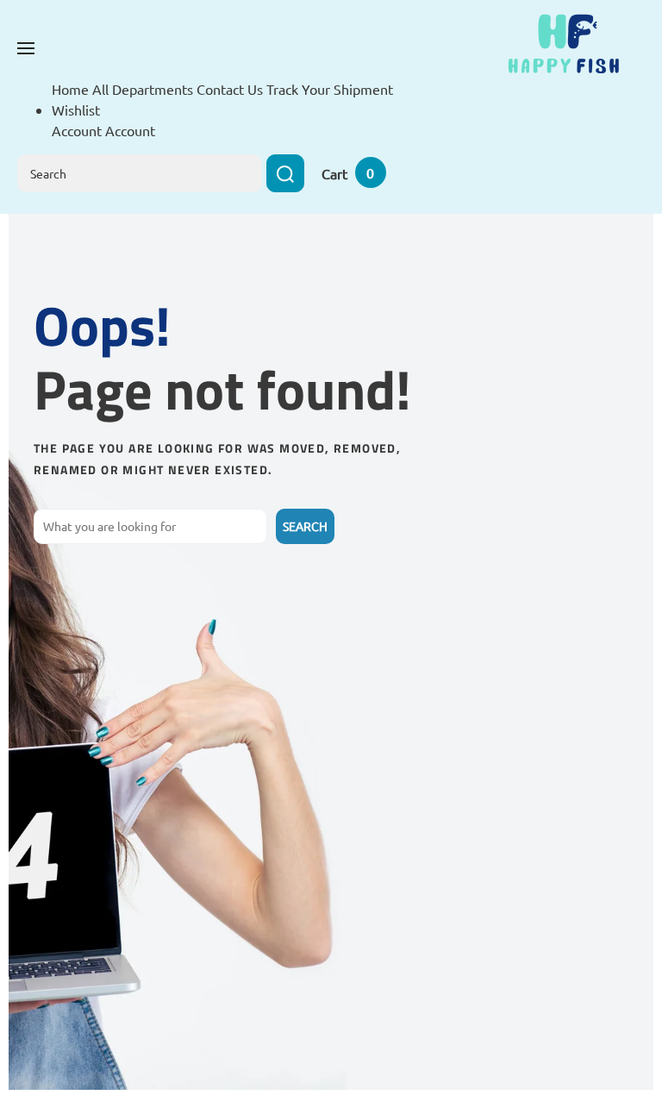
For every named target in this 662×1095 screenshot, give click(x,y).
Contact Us (230, 88)
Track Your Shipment (329, 88)
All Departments (142, 88)
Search (305, 526)
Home (70, 88)
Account (130, 130)
